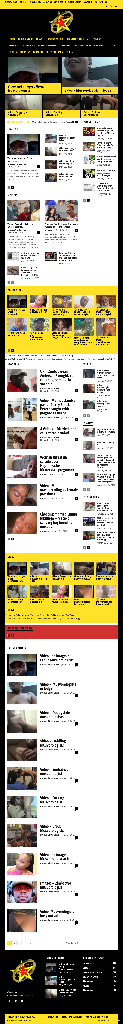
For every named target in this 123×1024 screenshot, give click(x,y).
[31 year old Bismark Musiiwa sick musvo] (89, 432)
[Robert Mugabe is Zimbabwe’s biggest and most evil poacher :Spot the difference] (14, 270)
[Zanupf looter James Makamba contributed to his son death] (89, 521)
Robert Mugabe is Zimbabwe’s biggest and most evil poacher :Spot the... (30, 271)
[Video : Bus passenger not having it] (89, 404)
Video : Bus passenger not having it (103, 403)
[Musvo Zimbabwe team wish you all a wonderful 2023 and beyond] (89, 131)
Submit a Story (74, 2)
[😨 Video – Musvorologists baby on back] (106, 591)
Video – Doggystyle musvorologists (17, 113)
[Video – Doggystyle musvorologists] (23, 107)
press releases (54, 52)
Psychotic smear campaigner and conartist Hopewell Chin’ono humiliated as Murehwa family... (106, 461)
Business (25, 52)
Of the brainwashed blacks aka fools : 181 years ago (30, 255)
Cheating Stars (90, 977)
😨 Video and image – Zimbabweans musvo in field (37, 336)
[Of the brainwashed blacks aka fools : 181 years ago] (14, 256)
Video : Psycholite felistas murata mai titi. (20, 225)
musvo (48, 230)
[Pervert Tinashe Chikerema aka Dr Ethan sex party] (89, 146)
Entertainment (47, 45)
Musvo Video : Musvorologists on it (46, 122)
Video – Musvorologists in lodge (88, 90)
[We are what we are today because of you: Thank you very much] (89, 173)
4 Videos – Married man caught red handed (58, 431)
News (39, 39)
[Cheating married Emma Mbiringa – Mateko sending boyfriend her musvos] (23, 523)
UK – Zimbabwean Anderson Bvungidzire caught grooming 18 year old (56, 378)
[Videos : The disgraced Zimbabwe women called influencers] (61, 210)
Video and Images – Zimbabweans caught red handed (62, 335)
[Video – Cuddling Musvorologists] (61, 107)
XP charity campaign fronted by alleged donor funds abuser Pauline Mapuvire (106, 478)
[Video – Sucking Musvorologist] (17, 591)
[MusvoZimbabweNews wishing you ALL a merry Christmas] (89, 159)
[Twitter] (111, 6)
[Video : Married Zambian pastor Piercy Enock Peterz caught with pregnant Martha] (23, 409)
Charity (98, 45)
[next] (76, 122)
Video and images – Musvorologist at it (39, 312)
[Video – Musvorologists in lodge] (90, 80)
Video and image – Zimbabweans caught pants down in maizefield (84, 341)
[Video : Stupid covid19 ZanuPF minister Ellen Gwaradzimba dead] (89, 506)
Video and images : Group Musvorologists (26, 88)
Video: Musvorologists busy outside (82, 602)
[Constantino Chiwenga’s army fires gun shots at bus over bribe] (89, 186)
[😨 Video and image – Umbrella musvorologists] (62, 301)
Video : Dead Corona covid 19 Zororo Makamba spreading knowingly (106, 536)
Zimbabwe (88, 981)
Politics (67, 45)
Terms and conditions (97, 1017)
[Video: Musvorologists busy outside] (84, 591)
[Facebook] (106, 6)
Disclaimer (53, 1017)
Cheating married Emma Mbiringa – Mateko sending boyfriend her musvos (58, 520)
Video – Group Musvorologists (38, 600)
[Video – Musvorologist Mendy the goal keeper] (89, 388)
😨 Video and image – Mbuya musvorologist (104, 312)
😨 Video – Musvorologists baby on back (104, 602)
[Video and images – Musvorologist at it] (39, 301)
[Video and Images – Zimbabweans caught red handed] (62, 324)
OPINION (38, 52)
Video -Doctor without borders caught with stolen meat (105, 374)
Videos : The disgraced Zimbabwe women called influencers (61, 225)
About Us (48, 2)
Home (12, 39)
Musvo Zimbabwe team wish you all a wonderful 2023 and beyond (106, 132)
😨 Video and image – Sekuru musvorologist (82, 312)
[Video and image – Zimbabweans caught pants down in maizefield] (84, 327)
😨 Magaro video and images (16, 334)
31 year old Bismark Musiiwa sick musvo (106, 430)
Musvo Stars (25, 39)
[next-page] (12, 187)
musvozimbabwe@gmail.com (20, 995)
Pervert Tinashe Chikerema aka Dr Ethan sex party (105, 145)
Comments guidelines (72, 1017)
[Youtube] (116, 6)
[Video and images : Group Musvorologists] (33, 79)
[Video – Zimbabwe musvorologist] (99, 107)
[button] (113, 45)
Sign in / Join (35, 2)
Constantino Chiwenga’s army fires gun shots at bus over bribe (105, 187)
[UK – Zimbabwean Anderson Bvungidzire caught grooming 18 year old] (23, 380)
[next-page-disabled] (12, 282)
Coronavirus (55, 39)
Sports (13, 52)
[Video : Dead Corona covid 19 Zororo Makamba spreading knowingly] (89, 535)
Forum (70, 52)
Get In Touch (60, 2)
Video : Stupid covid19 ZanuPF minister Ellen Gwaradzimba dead (106, 507)
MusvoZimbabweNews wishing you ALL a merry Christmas (106, 159)
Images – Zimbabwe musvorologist (55, 885)
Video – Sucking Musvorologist (15, 600)
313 (29, 943)
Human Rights (83, 45)
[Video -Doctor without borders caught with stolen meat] (89, 373)
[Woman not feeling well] (89, 445)
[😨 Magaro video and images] (17, 324)
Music (86, 986)
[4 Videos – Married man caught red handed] (23, 438)
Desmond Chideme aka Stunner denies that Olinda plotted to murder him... (68, 257)
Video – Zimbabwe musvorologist (93, 113)
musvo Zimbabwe (17, 164)
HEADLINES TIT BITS (77, 39)
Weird (12, 45)
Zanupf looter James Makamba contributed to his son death (106, 521)
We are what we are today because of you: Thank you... (106, 173)
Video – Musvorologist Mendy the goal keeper (104, 388)
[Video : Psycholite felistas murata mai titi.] (24, 210)
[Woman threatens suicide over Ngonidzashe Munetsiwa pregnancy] (23, 466)
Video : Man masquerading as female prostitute (59, 490)
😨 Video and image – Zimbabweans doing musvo (103, 341)
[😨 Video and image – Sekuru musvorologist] (84, 301)
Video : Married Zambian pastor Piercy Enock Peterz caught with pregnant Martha (58, 407)
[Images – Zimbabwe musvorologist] (23, 892)
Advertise (88, 2)
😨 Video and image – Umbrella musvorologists (60, 312)
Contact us (103, 1020)
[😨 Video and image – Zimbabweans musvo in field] (39, 324)
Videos (97, 39)
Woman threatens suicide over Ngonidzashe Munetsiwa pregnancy (57, 463)
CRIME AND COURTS (92, 972)
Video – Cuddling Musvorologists (54, 113)
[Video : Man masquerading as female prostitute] (23, 495)
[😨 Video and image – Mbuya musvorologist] (106, 301)
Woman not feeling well (105, 443)
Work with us (101, 2)
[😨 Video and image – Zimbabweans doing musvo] (106, 327)
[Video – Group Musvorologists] (39, 591)
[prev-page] (9, 187)
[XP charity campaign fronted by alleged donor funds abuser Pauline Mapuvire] (89, 477)
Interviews (28, 45)
